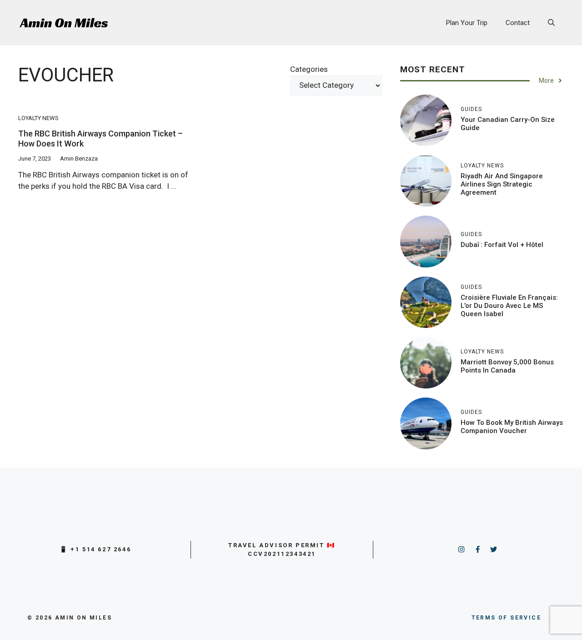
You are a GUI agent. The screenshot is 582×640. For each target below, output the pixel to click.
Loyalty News (38, 118)
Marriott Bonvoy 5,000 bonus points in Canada (507, 366)
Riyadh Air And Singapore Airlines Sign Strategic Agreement (502, 184)
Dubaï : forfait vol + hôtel (502, 245)
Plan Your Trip (466, 23)
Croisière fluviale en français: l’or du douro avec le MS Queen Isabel (509, 305)
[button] (551, 22)
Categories (309, 69)
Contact (518, 23)
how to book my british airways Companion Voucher (512, 426)
